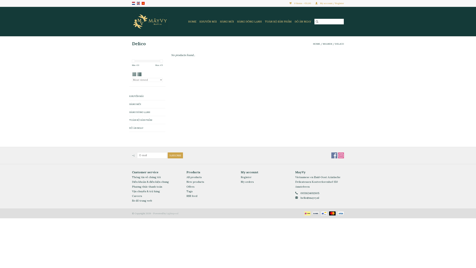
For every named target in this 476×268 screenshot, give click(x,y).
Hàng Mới (227, 21)
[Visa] (340, 213)
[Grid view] (134, 74)
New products (195, 182)
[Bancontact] (324, 213)
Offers (190, 186)
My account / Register (331, 3)
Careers (137, 196)
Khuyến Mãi (208, 21)
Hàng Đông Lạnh (249, 21)
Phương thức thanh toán (147, 186)
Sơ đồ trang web (142, 200)
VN (143, 3)
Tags (189, 191)
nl (133, 3)
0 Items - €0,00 (303, 3)
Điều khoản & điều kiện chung (150, 182)
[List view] (139, 74)
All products (194, 177)
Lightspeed (172, 213)
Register (246, 177)
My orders (247, 182)
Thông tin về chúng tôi (146, 177)
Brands (327, 43)
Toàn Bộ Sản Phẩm (278, 21)
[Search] (317, 22)
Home (192, 21)
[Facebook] (334, 155)
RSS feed (191, 196)
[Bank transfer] (315, 213)
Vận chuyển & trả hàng (146, 191)
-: (133, 155)
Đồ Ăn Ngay (303, 21)
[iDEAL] (307, 213)
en (138, 3)
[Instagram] (341, 155)
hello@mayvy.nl (309, 198)
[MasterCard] (332, 213)
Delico (339, 43)
